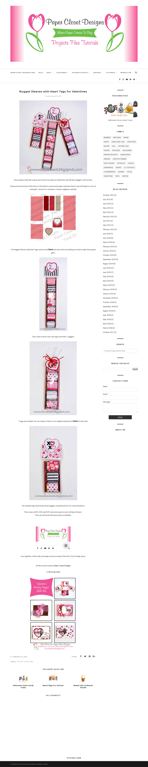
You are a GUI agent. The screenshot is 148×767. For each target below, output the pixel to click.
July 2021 (106, 221)
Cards (106, 142)
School (131, 163)
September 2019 (109, 259)
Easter (106, 146)
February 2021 (108, 229)
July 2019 (106, 268)
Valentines (28, 661)
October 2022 (108, 195)
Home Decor (125, 154)
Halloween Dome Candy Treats (120, 120)
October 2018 (108, 302)
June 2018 (107, 315)
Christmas (131, 142)
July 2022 (106, 199)
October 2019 (108, 255)
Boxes (126, 137)
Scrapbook (108, 167)
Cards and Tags (118, 142)
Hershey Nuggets (111, 154)
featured (116, 150)
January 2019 (108, 294)
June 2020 (107, 238)
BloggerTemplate (43, 764)
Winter (125, 176)
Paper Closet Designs (62, 566)
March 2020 (107, 242)
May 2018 (107, 319)
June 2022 (107, 204)
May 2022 (107, 208)
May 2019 (107, 276)
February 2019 (108, 289)
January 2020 (108, 251)
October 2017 (108, 332)
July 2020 (106, 234)
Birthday (117, 137)
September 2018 (109, 306)
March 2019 (107, 285)
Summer (121, 172)
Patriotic (121, 163)
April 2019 (107, 281)
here (51, 249)
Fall (114, 146)
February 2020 (108, 246)
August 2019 (108, 264)
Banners (107, 137)
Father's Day (123, 146)
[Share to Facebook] (81, 656)
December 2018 (109, 298)
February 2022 (108, 216)
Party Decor (109, 163)
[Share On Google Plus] (94, 656)
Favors (20, 661)
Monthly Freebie (119, 159)
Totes (129, 172)
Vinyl (117, 176)
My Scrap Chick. (54, 572)
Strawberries (109, 172)
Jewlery (107, 159)
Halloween (127, 150)
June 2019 (107, 272)
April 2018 (107, 324)
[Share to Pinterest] (89, 656)
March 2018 (107, 328)
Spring (118, 167)
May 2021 (107, 225)
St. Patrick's (129, 167)
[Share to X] (85, 656)
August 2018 (108, 311)
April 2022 (107, 212)
